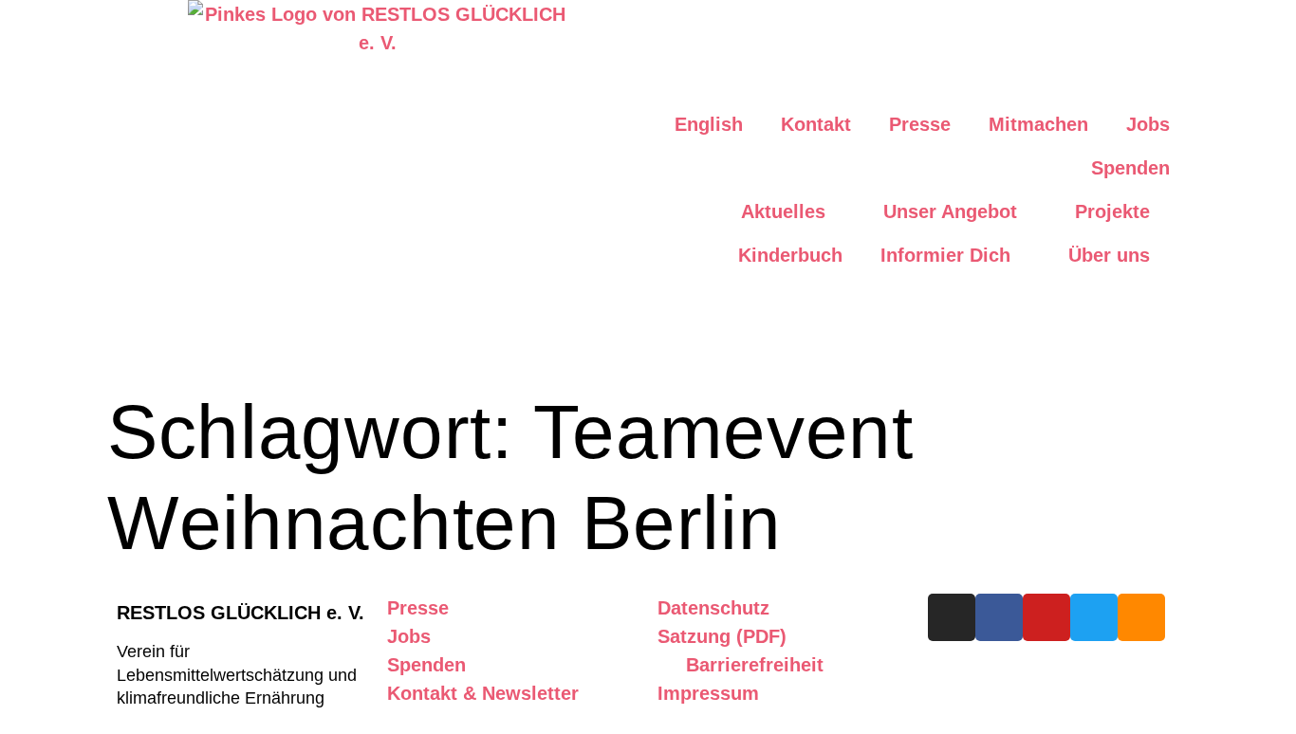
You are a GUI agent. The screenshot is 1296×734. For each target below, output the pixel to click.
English (709, 124)
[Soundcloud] (1141, 617)
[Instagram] (951, 617)
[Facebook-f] (999, 617)
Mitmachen (1038, 124)
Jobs (1148, 124)
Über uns (1109, 255)
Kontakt (816, 124)
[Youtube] (1046, 617)
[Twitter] (1094, 617)
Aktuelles (783, 211)
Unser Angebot (950, 211)
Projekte (1112, 211)
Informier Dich (945, 255)
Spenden (1130, 167)
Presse (920, 124)
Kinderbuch (790, 255)
